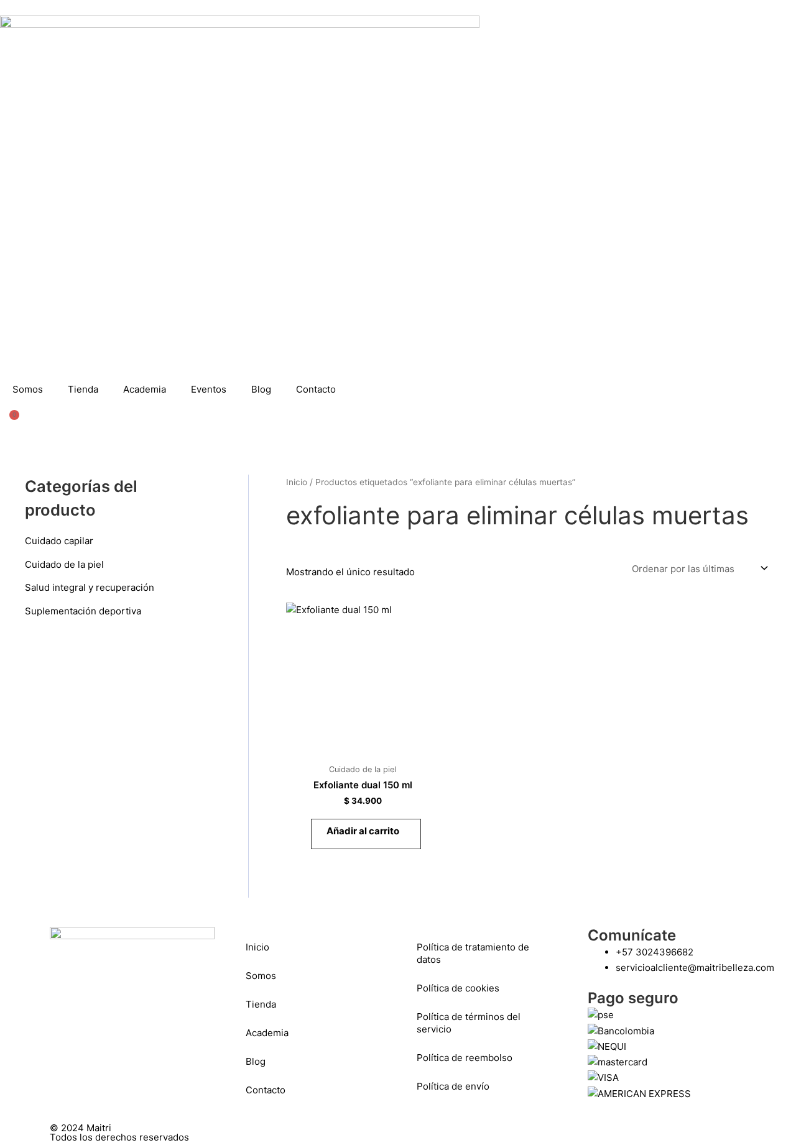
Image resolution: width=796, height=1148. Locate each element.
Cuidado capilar (59, 541)
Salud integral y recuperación (89, 587)
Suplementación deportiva (83, 611)
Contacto (316, 389)
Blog (261, 389)
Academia (144, 389)
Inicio (296, 482)
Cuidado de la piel (64, 564)
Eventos (208, 389)
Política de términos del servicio (469, 1023)
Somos (27, 389)
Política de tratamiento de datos (473, 953)
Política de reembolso (464, 1058)
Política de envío (453, 1086)
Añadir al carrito (362, 831)
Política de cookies (458, 988)
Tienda (83, 389)
